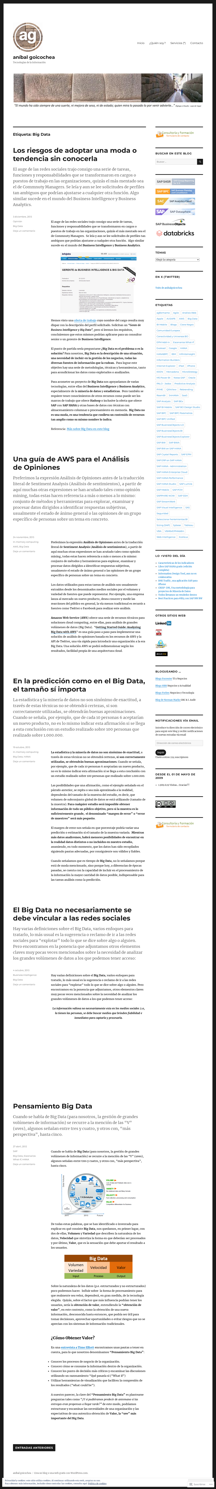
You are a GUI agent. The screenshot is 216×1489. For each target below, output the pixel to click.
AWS (15, 546)
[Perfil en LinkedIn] (179, 623)
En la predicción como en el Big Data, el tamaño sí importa (79, 685)
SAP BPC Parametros (181, 413)
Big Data (18, 226)
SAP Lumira (185, 484)
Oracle (191, 377)
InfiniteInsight (187, 354)
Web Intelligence (166, 537)
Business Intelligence (25, 975)
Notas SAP (179, 377)
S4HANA (174, 395)
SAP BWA (174, 442)
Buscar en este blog (173, 153)
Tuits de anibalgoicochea (168, 287)
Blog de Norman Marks (168, 699)
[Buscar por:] (176, 161)
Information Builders (168, 360)
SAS (187, 507)
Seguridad (162, 513)
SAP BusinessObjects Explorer (173, 436)
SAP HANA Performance (170, 478)
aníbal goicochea (34, 57)
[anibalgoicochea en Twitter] (179, 643)
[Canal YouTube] (179, 632)
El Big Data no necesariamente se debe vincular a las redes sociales (72, 914)
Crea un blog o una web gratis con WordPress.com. (61, 1473)
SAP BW (161, 442)
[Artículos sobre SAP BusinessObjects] (179, 222)
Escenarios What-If (183, 342)
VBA (159, 531)
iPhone (191, 365)
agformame (163, 312)
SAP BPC (161, 413)
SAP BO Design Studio (187, 407)
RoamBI (161, 395)
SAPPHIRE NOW (166, 495)
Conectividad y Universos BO (172, 336)
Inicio (140, 43)
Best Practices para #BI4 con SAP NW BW (180, 598)
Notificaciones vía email (177, 720)
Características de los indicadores (176, 563)
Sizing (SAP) (163, 525)
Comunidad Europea (168, 330)
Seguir (160, 752)
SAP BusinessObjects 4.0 (170, 425)
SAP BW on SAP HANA (169, 448)
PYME (160, 389)
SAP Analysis (163, 401)
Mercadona (172, 371)
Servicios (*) (178, 43)
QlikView (171, 389)
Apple (160, 318)
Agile (176, 312)
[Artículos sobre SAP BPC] (179, 191)
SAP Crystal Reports (167, 454)
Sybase (177, 525)
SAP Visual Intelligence (169, 507)
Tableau (188, 525)
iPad (181, 365)
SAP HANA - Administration (172, 466)
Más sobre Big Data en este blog (88, 429)
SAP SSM (183, 495)
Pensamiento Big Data (52, 1106)
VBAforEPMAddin (174, 531)
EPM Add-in (163, 342)
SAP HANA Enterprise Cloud (172, 472)
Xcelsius (183, 537)
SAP (15, 1151)
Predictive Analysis (184, 383)
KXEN (160, 371)
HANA (27, 756)
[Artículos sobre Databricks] (179, 233)
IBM (173, 354)
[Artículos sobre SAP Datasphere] (179, 212)
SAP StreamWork (166, 501)
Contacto (196, 43)
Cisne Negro (187, 324)
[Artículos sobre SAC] (179, 201)
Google (173, 348)
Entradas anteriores (34, 1448)
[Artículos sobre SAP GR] (179, 181)
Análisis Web (189, 312)
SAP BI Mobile (164, 407)
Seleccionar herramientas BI (172, 519)
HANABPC (162, 354)
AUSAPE (171, 318)
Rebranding (186, 389)
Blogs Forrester (163, 678)
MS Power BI (163, 377)
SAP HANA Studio (166, 484)
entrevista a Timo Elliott (77, 1347)
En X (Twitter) (167, 277)
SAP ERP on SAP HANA (169, 460)
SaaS (184, 395)
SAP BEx (178, 401)
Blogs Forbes (162, 692)
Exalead (161, 348)
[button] (99, 282)
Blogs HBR (161, 685)
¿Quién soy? (157, 43)
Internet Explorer (166, 365)
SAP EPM (186, 454)
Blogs (173, 324)
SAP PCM (177, 489)
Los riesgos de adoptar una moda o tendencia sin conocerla (75, 154)
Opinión (17, 221)
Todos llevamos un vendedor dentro (177, 594)
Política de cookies (97, 1483)
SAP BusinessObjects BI (170, 430)
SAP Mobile (163, 489)
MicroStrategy (189, 371)
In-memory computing (25, 542)
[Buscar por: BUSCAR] (179, 162)
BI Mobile (162, 324)
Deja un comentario (24, 230)
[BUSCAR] (200, 162)
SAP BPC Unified (166, 419)
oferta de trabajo (85, 320)
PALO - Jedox (164, 383)
